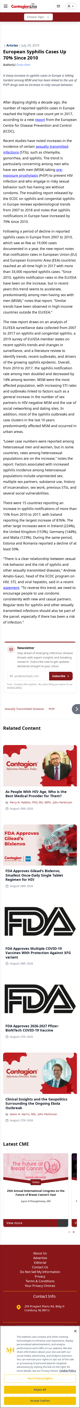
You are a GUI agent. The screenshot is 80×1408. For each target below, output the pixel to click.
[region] (40, 1367)
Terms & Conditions (40, 1281)
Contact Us (40, 1267)
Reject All (40, 1389)
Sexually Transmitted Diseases (24, 709)
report (40, 119)
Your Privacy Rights (40, 1378)
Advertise (40, 1258)
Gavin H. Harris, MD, (23, 1114)
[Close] (75, 1331)
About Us (40, 1253)
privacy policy (14, 687)
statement (11, 587)
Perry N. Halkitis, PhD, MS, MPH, (30, 802)
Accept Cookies (40, 1400)
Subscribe (58, 676)
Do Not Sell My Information (40, 1272)
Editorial (40, 1262)
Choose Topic (35, 17)
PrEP (52, 709)
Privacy (40, 1276)
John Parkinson (62, 802)
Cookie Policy (67, 1370)
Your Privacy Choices (40, 1286)
